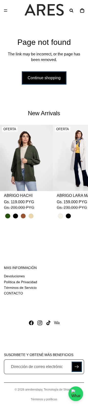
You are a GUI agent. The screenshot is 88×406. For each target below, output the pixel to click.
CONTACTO (13, 293)
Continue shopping (44, 78)
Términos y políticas (44, 399)
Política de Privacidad (20, 282)
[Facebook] (31, 323)
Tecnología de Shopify (58, 389)
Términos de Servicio (20, 288)
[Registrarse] (77, 367)
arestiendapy (33, 389)
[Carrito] (82, 10)
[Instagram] (40, 323)
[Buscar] (71, 10)
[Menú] (5, 10)
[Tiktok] (48, 323)
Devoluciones (14, 276)
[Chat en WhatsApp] (75, 393)
